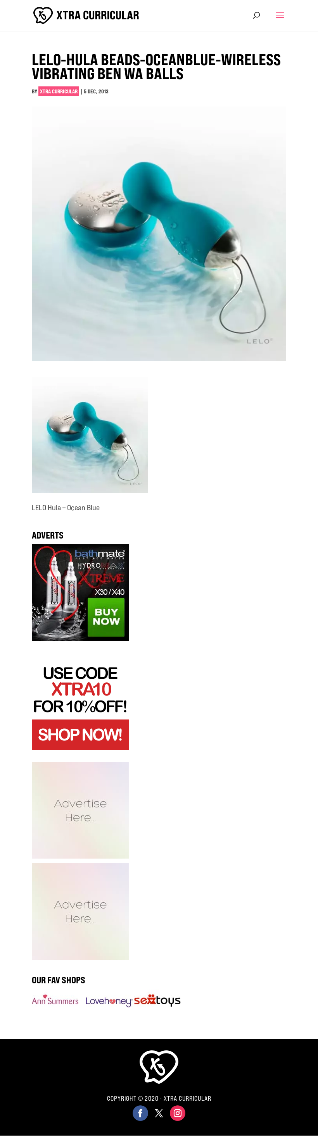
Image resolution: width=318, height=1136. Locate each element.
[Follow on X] (159, 1113)
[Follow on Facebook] (140, 1113)
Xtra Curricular (59, 91)
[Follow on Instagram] (177, 1113)
